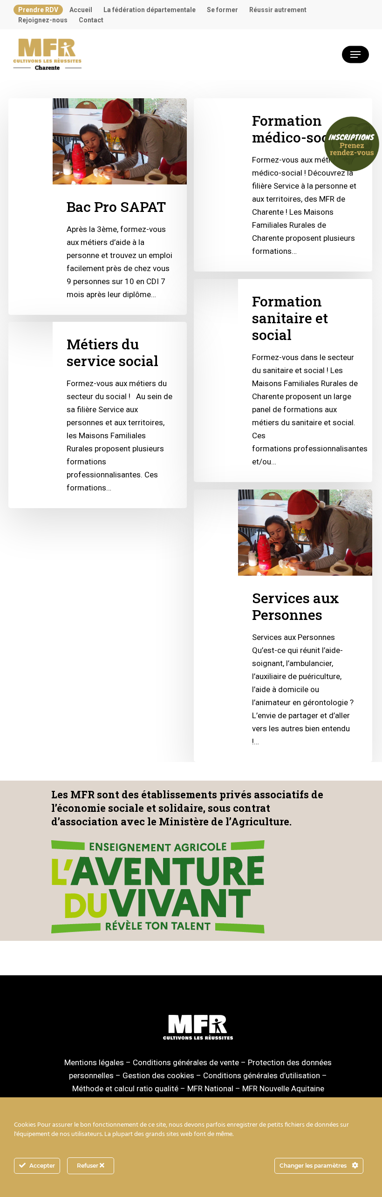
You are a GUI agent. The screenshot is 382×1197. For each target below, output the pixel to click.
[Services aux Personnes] (283, 626)
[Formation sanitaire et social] (283, 380)
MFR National (210, 1088)
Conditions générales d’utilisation (261, 1075)
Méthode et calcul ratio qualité (125, 1088)
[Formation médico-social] (283, 185)
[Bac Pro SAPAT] (97, 206)
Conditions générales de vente (186, 1062)
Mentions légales (94, 1062)
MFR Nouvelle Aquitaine (283, 1088)
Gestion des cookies (158, 1075)
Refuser (88, 1165)
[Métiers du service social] (97, 415)
